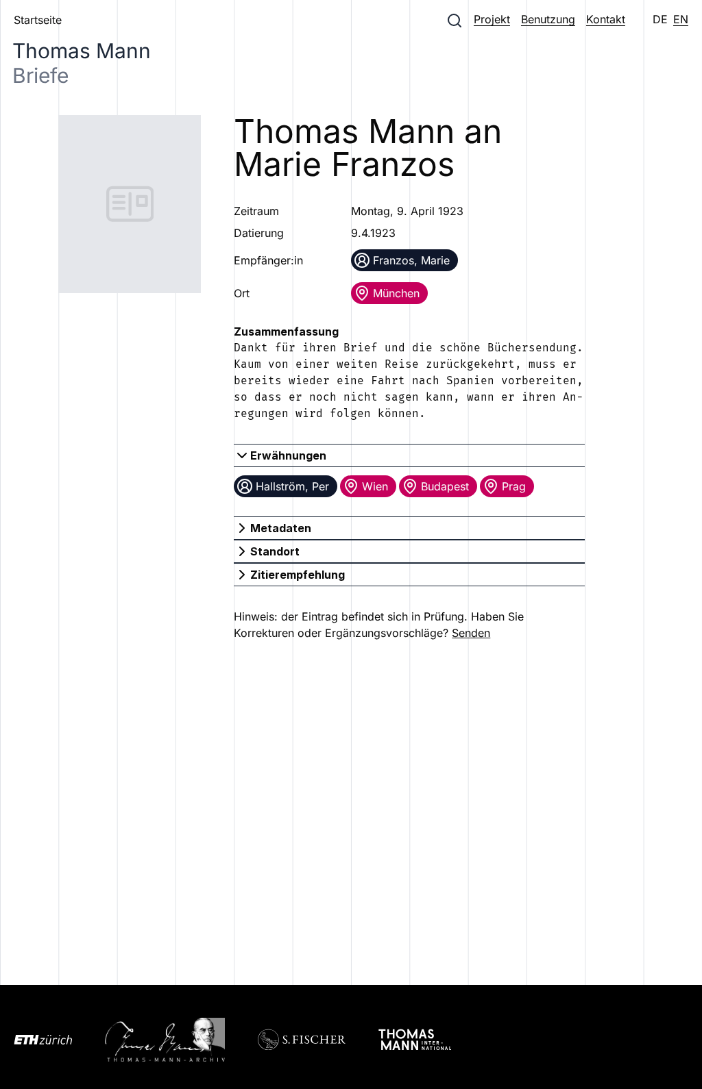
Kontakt (605, 19)
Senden (471, 633)
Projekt (492, 19)
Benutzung (548, 19)
